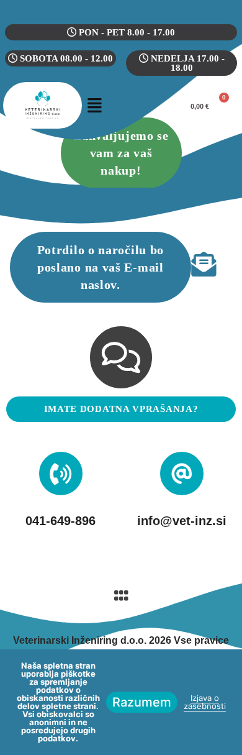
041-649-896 (60, 521)
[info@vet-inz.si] (181, 473)
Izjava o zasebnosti (205, 702)
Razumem (141, 702)
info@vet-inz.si (181, 521)
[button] (94, 105)
